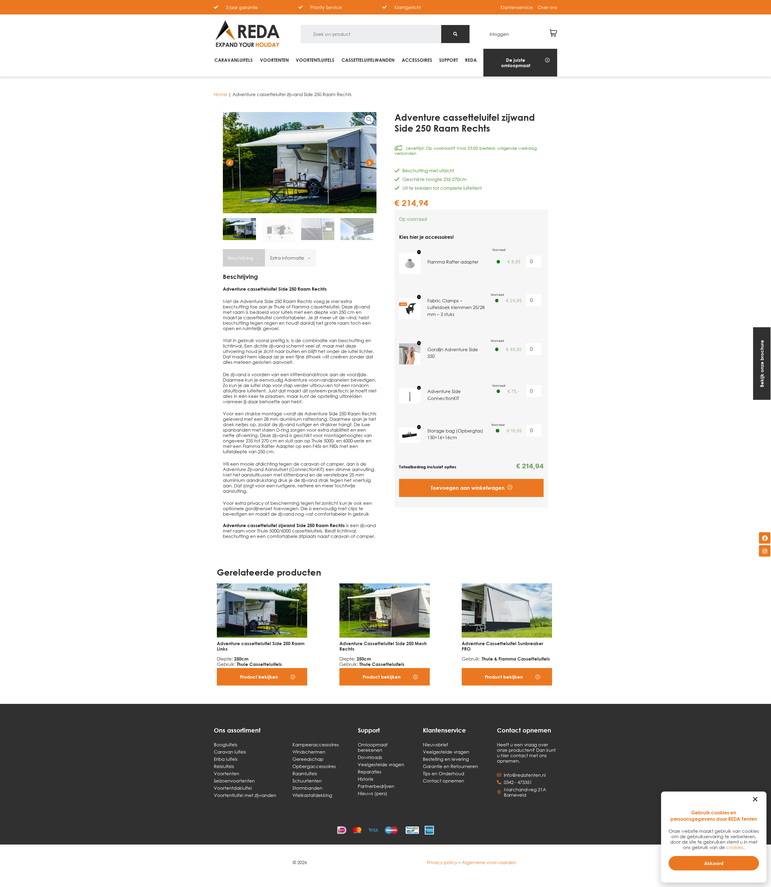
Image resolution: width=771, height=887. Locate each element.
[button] (520, 63)
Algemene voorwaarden (489, 862)
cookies (734, 847)
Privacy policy (442, 862)
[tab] (243, 258)
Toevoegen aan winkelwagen (467, 488)
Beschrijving (241, 258)
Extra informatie (287, 258)
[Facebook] (764, 538)
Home (220, 94)
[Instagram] (764, 551)
